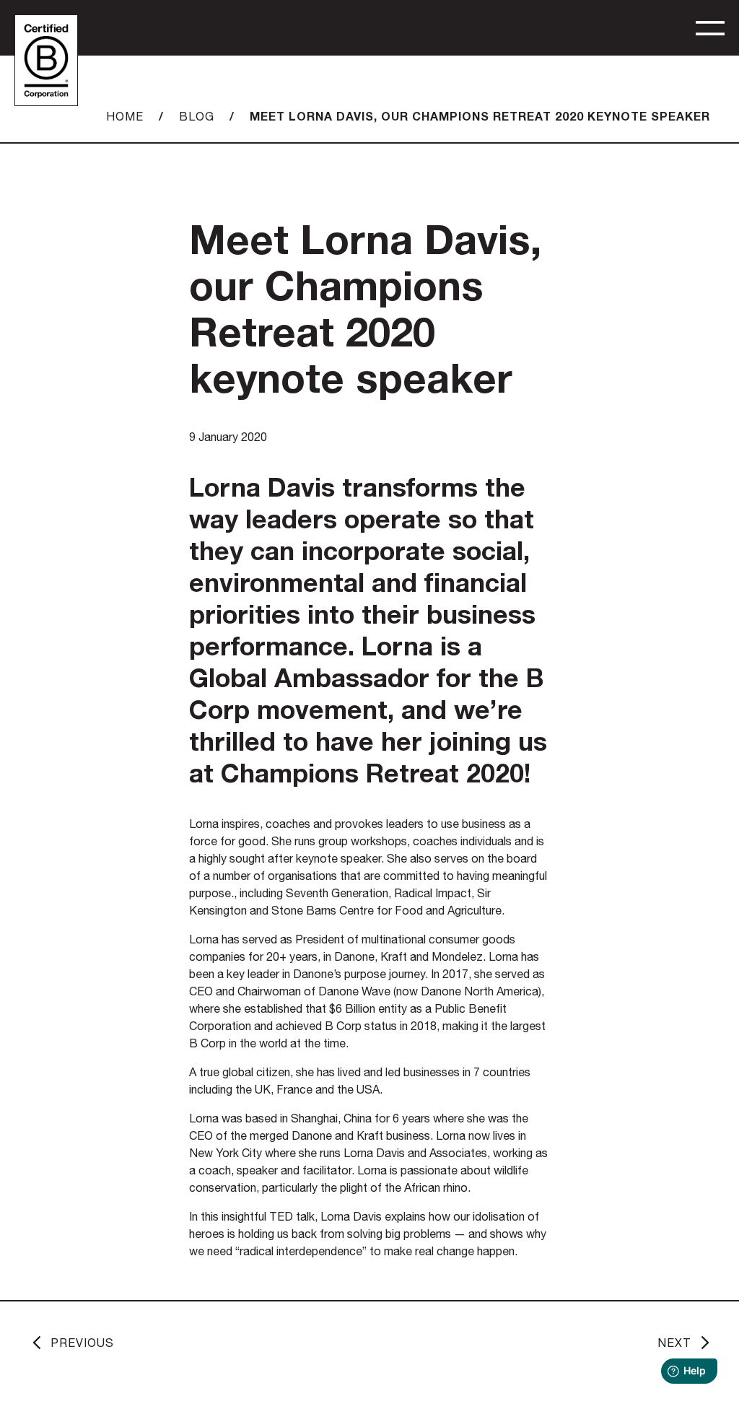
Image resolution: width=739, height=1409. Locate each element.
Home (125, 116)
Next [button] (674, 1342)
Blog (196, 116)
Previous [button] (82, 1342)
